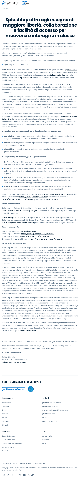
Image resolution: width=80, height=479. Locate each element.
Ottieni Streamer (8, 447)
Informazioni (7, 398)
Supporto (6, 431)
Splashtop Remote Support (51, 406)
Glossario (5, 425)
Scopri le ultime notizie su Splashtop (21, 381)
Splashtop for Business (59, 75)
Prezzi (44, 443)
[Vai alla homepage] (10, 3)
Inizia (44, 431)
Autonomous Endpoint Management (55, 410)
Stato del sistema (8, 440)
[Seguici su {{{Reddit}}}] (28, 475)
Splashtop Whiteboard (23, 77)
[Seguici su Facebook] (16, 475)
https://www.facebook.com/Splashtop (18, 199)
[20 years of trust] (24, 3)
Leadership (6, 406)
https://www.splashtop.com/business (37, 234)
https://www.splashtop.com (56, 194)
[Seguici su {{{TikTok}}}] (32, 475)
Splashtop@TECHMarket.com (14, 362)
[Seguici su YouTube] (24, 475)
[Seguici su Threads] (12, 475)
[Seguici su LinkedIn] (4, 475)
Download (45, 440)
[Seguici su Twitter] (20, 475)
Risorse (4, 417)
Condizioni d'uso (39, 463)
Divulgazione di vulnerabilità (12, 443)
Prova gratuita (47, 436)
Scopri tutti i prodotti (49, 421)
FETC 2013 (66, 84)
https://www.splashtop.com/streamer (46, 239)
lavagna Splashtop (12, 217)
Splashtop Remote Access (51, 403)
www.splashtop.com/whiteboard (35, 236)
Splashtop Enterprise (49, 414)
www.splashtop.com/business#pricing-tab (20, 210)
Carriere (5, 414)
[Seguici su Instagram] (8, 475)
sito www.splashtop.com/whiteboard (18, 222)
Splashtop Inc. (71, 70)
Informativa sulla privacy (22, 463)
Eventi (4, 410)
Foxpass (44, 417)
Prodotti (45, 398)
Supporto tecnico (8, 436)
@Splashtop (52, 199)
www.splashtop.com (29, 231)
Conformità (6, 463)
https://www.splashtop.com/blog (33, 197)
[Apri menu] (76, 3)
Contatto (5, 421)
